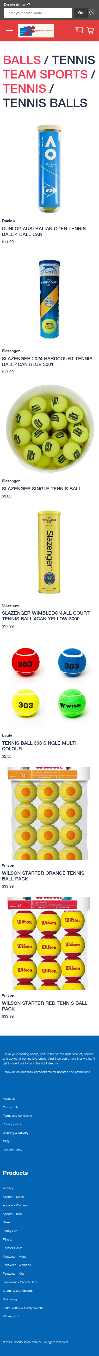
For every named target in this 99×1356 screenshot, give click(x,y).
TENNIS (24, 88)
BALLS (22, 60)
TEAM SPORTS (45, 74)
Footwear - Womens (17, 1265)
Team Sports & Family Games (23, 1307)
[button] (91, 13)
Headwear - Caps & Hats (20, 1282)
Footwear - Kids (13, 1273)
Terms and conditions (17, 1115)
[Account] (79, 30)
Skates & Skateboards (18, 1291)
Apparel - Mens (13, 1197)
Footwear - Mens (14, 1256)
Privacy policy (12, 1124)
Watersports (11, 1316)
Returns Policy (12, 1150)
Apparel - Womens (15, 1205)
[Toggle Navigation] (9, 30)
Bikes (6, 1222)
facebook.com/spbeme (36, 1072)
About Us (9, 1098)
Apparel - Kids (12, 1214)
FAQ (6, 1141)
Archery (8, 1188)
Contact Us (10, 1107)
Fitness (7, 1239)
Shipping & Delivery (15, 1133)
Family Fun (10, 1231)
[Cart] (90, 30)
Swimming (10, 1299)
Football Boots (12, 1248)
